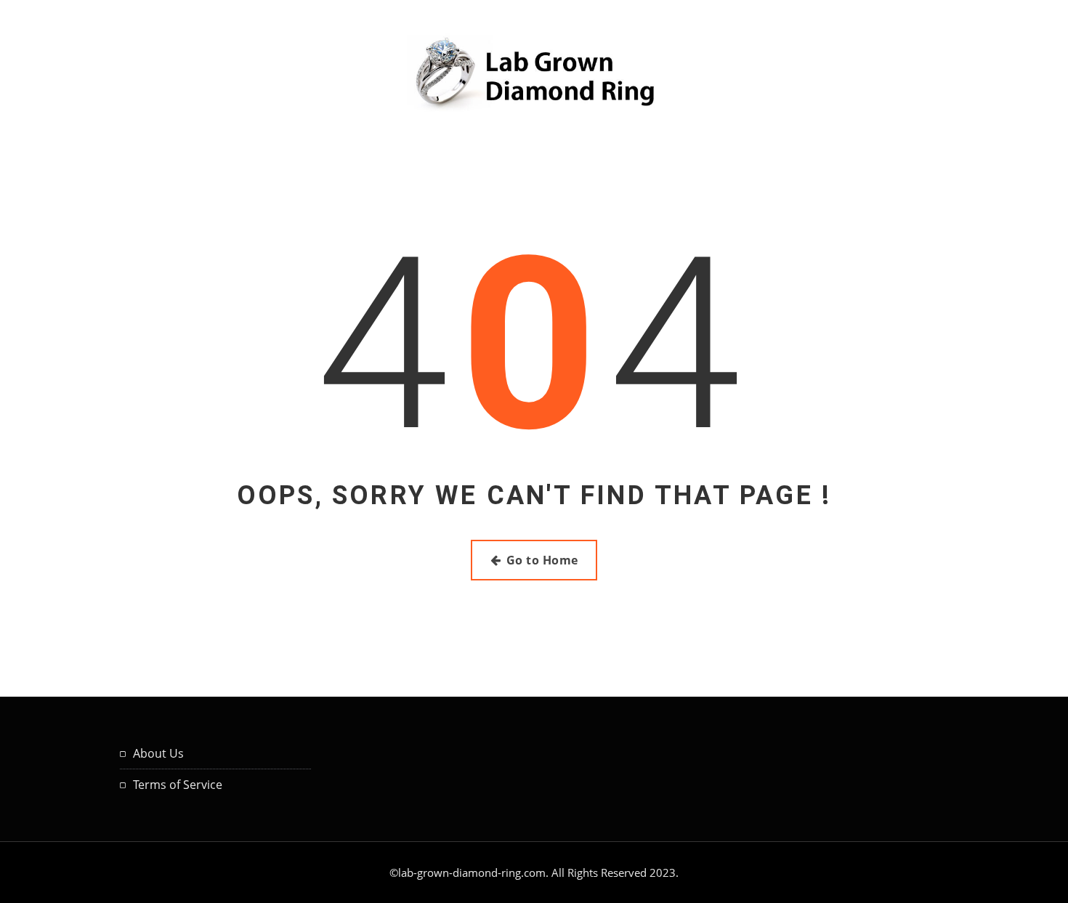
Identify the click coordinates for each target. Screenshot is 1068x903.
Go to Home (542, 560)
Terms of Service (177, 785)
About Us (158, 753)
